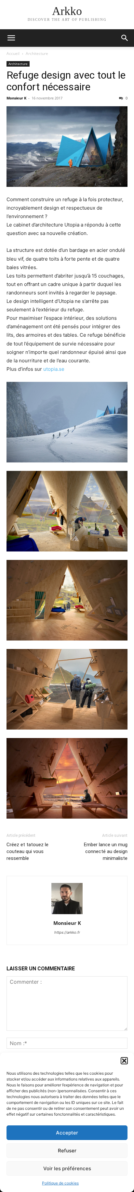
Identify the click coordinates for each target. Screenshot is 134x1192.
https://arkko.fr (67, 932)
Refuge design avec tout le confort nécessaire (66, 81)
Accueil (13, 53)
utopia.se (53, 369)
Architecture (37, 53)
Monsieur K (16, 98)
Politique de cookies (60, 1183)
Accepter (67, 1133)
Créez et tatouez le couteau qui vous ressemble (27, 851)
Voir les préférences (67, 1168)
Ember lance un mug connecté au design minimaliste (105, 851)
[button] (124, 1060)
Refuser (67, 1150)
